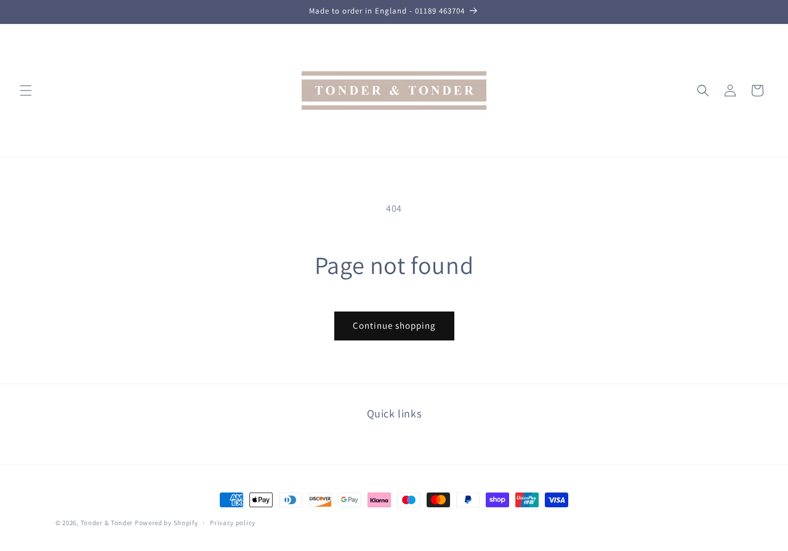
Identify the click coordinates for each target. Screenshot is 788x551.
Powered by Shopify (166, 522)
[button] (25, 90)
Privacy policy (232, 522)
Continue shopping (394, 325)
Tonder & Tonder (107, 522)
